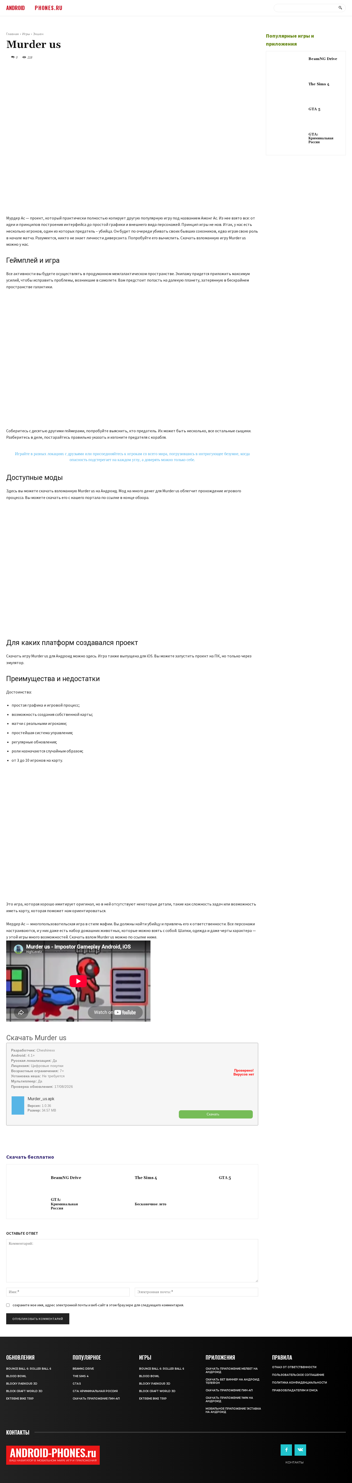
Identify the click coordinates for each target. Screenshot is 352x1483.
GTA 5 (225, 1177)
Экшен (38, 34)
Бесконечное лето (150, 1204)
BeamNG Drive (66, 1177)
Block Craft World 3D (24, 1391)
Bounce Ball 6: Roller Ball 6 (28, 1368)
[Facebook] (11, 1140)
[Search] (340, 8)
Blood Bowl (16, 1376)
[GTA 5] (197, 1178)
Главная (12, 34)
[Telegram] (23, 1140)
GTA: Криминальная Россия (64, 1204)
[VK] (35, 1140)
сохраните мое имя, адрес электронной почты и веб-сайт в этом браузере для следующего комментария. (98, 1305)
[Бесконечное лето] (113, 1204)
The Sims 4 (146, 1177)
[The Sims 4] (113, 1178)
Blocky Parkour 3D (21, 1383)
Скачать (213, 1114)
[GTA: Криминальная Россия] (29, 1204)
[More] (47, 1140)
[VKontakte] (300, 1450)
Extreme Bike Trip (20, 1398)
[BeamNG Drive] (29, 1178)
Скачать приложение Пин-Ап (96, 1398)
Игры (26, 34)
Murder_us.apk (41, 1098)
